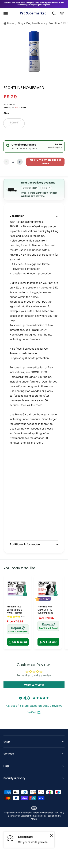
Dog (20, 23)
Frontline (54, 23)
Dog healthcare (35, 23)
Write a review (34, 685)
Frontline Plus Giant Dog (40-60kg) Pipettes (45, 609)
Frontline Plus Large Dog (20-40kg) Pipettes (15, 609)
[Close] (51, 835)
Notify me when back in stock (45, 161)
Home (10, 23)
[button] (5, 13)
